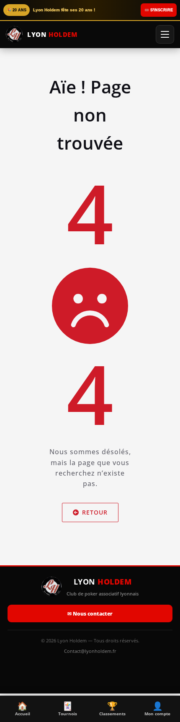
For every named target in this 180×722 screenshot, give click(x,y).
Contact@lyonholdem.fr (90, 651)
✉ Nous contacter (90, 613)
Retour (95, 512)
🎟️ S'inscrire (158, 10)
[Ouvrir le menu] (165, 34)
